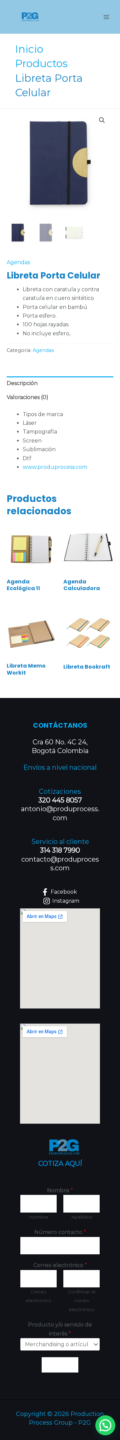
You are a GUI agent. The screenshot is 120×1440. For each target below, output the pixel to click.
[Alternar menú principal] (106, 17)
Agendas (18, 262)
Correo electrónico (60, 1265)
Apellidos (81, 1217)
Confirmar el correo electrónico (81, 1300)
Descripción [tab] (22, 383)
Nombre (60, 1190)
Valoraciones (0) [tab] (27, 397)
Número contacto (60, 1232)
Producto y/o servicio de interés (60, 1328)
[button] (102, 120)
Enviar (60, 1365)
